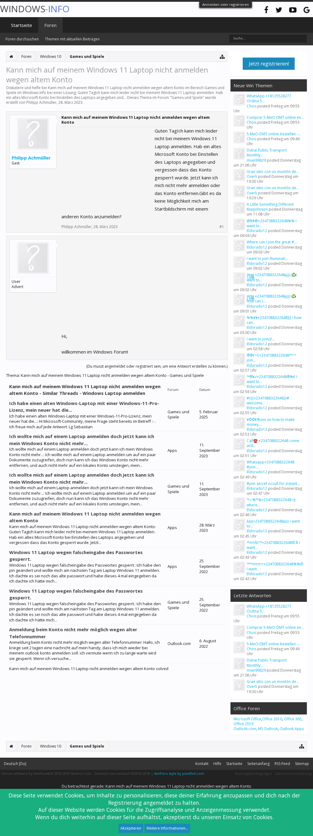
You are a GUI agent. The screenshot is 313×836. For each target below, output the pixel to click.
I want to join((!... (261, 339)
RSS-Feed (282, 763)
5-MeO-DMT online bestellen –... (274, 134)
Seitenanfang (258, 763)
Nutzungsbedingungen (253, 773)
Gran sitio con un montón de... (273, 171)
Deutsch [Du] (15, 763)
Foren (50, 25)
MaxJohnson (257, 209)
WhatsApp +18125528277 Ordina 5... (269, 98)
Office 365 (293, 719)
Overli (252, 176)
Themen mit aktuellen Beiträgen (72, 39)
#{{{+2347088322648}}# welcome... (268, 401)
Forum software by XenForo (47, 773)
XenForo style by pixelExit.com (179, 773)
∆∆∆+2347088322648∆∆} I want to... (273, 524)
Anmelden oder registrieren (225, 4)
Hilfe (217, 763)
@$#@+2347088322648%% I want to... (271, 223)
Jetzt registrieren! (269, 63)
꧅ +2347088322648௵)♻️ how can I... (271, 299)
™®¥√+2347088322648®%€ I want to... (272, 379)
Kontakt (201, 763)
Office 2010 (272, 719)
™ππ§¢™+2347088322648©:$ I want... (273, 545)
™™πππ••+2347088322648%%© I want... (275, 566)
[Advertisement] (107, 165)
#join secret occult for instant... (273, 483)
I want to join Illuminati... (267, 258)
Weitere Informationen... (167, 828)
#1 (221, 226)
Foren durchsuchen (22, 39)
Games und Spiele (187, 97)
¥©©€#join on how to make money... (271, 422)
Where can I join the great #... (272, 242)
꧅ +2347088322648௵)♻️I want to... (272, 277)
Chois (251, 106)
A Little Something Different (270, 204)
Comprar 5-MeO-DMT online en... (275, 117)
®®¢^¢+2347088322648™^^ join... (271, 358)
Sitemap (302, 763)
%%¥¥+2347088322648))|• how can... (274, 320)
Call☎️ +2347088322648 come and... (273, 443)
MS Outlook (268, 728)
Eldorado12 (257, 230)
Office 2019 (243, 723)
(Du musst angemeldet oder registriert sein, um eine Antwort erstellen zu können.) (156, 366)
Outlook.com (245, 728)
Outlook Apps (292, 728)
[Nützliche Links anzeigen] (222, 56)
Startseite (21, 25)
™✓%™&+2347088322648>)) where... (271, 502)
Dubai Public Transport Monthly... (267, 153)
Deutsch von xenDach (122, 773)
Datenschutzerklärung (293, 773)
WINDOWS (34, 8)
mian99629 (256, 160)
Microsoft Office (247, 719)
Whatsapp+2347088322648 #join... (270, 464)
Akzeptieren (130, 828)
